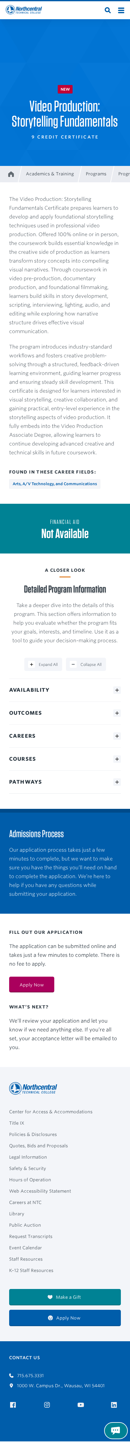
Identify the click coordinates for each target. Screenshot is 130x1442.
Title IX (16, 1123)
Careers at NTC (25, 1202)
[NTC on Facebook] (14, 1405)
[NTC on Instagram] (48, 1405)
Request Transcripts (30, 1236)
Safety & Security (27, 1168)
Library (16, 1213)
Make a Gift (68, 1297)
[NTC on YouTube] (82, 1405)
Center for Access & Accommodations (50, 1111)
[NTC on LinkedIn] (116, 1405)
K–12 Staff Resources (31, 1270)
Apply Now (32, 984)
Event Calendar (25, 1247)
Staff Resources (26, 1259)
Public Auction (25, 1225)
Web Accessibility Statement (40, 1191)
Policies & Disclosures (33, 1134)
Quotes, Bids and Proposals (38, 1145)
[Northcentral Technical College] (35, 1088)
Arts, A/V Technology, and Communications (55, 483)
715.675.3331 (30, 1375)
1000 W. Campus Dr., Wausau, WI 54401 (60, 1385)
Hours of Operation (30, 1179)
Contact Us (24, 1357)
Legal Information (28, 1157)
